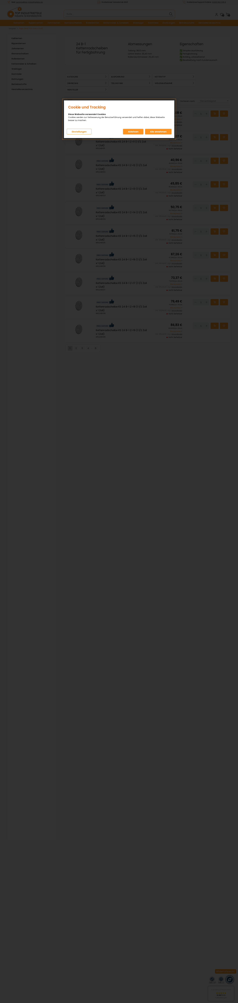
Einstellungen (79, 131)
